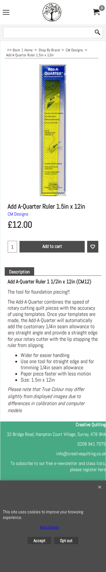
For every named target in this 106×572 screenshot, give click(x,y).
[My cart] (96, 12)
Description (19, 272)
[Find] (97, 32)
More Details (49, 527)
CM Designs (18, 214)
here (102, 469)
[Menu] (6, 13)
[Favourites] (92, 246)
